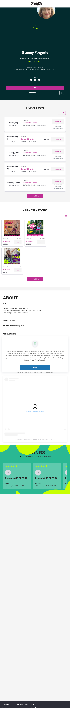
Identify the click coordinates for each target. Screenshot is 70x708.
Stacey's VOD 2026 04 (8, 241)
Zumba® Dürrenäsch (28, 139)
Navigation (4, 3)
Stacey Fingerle (19, 439)
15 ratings (37, 61)
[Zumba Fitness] (36, 3)
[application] (35, 354)
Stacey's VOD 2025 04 (8, 269)
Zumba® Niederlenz (30, 123)
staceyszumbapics (31, 439)
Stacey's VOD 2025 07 (31, 241)
